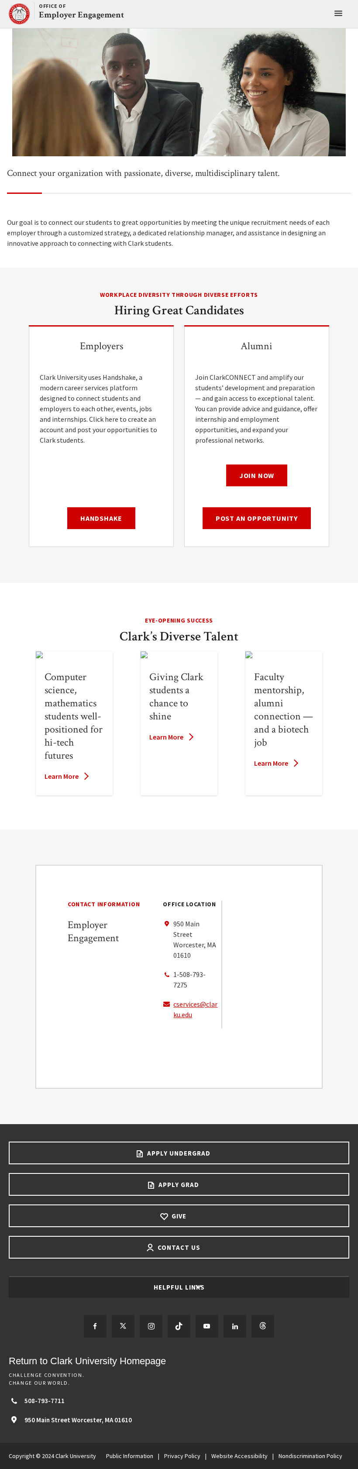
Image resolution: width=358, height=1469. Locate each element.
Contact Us (178, 1247)
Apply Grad (178, 1184)
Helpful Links (180, 1287)
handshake (101, 518)
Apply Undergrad (177, 1153)
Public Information (129, 1456)
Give (178, 1216)
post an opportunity (257, 518)
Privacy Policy (182, 1456)
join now (256, 475)
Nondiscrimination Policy (310, 1456)
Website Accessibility (239, 1456)
